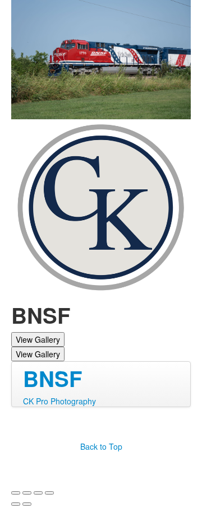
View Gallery (38, 339)
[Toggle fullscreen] (38, 493)
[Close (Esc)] (15, 493)
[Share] (26, 493)
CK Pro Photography (59, 401)
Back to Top (101, 446)
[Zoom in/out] (49, 493)
